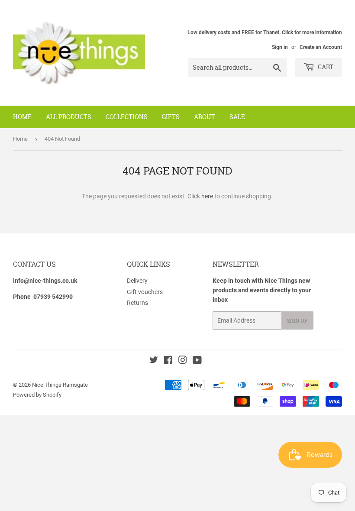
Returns (137, 302)
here (207, 196)
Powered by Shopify (37, 394)
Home (22, 117)
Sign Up (297, 320)
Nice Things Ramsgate (60, 385)
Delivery (137, 280)
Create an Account (321, 47)
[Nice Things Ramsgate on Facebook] (168, 361)
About (204, 117)
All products (68, 117)
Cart (324, 67)
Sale (237, 117)
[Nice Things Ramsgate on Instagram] (182, 361)
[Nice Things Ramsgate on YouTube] (197, 361)
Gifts (171, 117)
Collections (127, 117)
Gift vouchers (145, 291)
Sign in (280, 47)
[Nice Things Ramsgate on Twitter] (153, 361)
